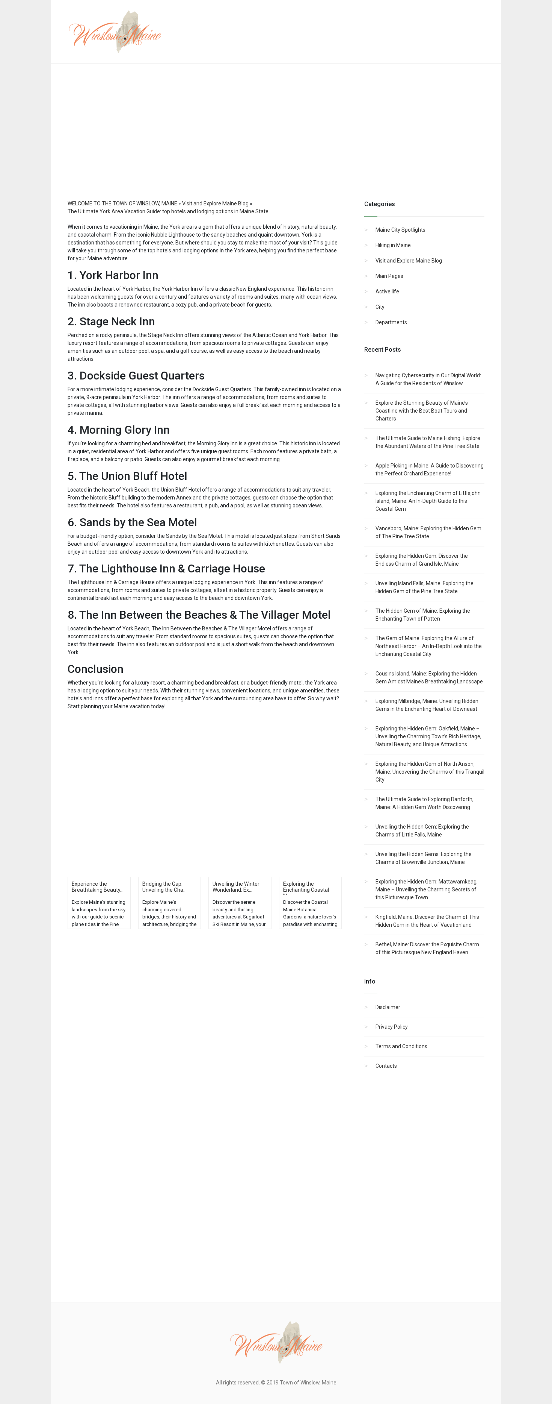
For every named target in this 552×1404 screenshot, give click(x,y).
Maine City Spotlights (400, 230)
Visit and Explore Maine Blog (409, 261)
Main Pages (389, 276)
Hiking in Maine (393, 245)
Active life (387, 291)
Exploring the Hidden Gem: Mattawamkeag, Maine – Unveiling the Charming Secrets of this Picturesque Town (427, 889)
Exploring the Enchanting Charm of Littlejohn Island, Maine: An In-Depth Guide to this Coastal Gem (428, 501)
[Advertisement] (276, 139)
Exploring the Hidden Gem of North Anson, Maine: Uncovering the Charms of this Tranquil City (430, 772)
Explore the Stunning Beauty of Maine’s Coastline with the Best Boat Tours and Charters (422, 411)
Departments (391, 322)
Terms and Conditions (401, 1046)
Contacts (386, 1066)
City (380, 307)
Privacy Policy (392, 1027)
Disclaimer (388, 1007)
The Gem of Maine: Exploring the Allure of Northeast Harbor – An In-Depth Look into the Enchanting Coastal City (429, 646)
